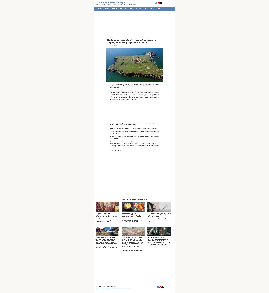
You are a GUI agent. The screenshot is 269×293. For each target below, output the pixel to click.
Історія (131, 8)
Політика (107, 8)
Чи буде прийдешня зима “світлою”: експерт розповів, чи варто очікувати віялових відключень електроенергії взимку (158, 240)
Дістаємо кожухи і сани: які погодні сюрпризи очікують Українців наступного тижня (159, 215)
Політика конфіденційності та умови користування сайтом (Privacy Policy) (114, 288)
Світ (121, 8)
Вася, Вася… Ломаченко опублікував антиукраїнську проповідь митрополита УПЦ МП (106, 215)
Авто (125, 8)
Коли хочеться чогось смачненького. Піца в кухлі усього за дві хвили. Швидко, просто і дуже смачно (133, 216)
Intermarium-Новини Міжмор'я (110, 2)
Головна (100, 8)
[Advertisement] (134, 23)
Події (145, 8)
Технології (157, 8)
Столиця (114, 8)
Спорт (150, 8)
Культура (138, 8)
